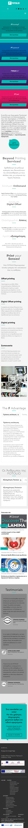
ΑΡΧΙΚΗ (2, 780)
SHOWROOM (20, 814)
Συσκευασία (12, 786)
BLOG (19, 816)
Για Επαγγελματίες (9, 811)
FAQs (7, 817)
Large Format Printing (14, 790)
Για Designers (8, 810)
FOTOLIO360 (5, 808)
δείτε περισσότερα (14, 35)
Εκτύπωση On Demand (14, 787)
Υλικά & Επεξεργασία (14, 791)
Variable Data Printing (14, 788)
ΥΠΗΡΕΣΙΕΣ (9, 780)
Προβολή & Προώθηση (10, 801)
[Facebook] (16, 9)
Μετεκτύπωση (12, 794)
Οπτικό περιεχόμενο (10, 807)
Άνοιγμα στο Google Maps (8, 751)
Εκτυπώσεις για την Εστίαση (11, 805)
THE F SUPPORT (6, 814)
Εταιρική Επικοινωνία (10, 800)
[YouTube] (23, 9)
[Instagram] (19, 9)
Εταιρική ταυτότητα (9, 797)
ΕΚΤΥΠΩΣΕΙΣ (5, 795)
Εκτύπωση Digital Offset (14, 783)
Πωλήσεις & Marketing (10, 798)
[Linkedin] (21, 9)
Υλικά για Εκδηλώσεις (10, 804)
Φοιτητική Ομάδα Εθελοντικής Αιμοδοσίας (13, 555)
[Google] (25, 9)
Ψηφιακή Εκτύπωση (13, 784)
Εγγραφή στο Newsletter (14, 734)
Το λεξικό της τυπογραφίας (11, 816)
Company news (21, 529)
